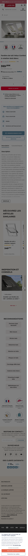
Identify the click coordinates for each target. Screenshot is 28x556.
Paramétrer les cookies (13, 554)
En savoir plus (17, 545)
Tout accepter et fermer (13, 550)
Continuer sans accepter (13, 547)
